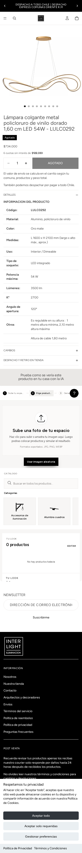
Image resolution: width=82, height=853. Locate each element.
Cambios (9, 350)
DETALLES (9, 194)
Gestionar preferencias (41, 836)
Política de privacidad (17, 725)
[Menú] (5, 18)
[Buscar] (14, 18)
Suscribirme (41, 617)
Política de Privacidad (17, 848)
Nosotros (9, 677)
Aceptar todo (41, 815)
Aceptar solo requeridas (41, 826)
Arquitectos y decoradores (21, 697)
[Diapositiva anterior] (5, 6)
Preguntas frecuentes (18, 732)
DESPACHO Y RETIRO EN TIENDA (23, 360)
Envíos (7, 704)
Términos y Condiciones (50, 848)
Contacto (9, 691)
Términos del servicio (17, 711)
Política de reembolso (18, 718)
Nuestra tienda (13, 684)
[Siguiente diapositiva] (77, 6)
